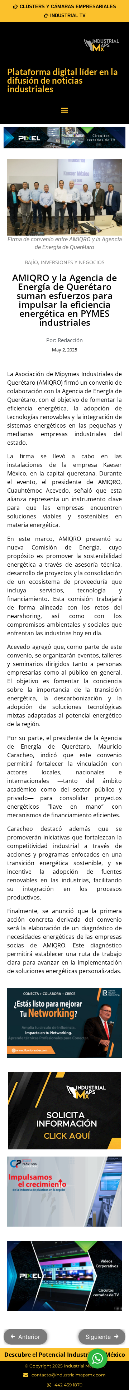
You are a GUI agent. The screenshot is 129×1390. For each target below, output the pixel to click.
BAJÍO (31, 262)
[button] (64, 110)
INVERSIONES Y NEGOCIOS (73, 262)
